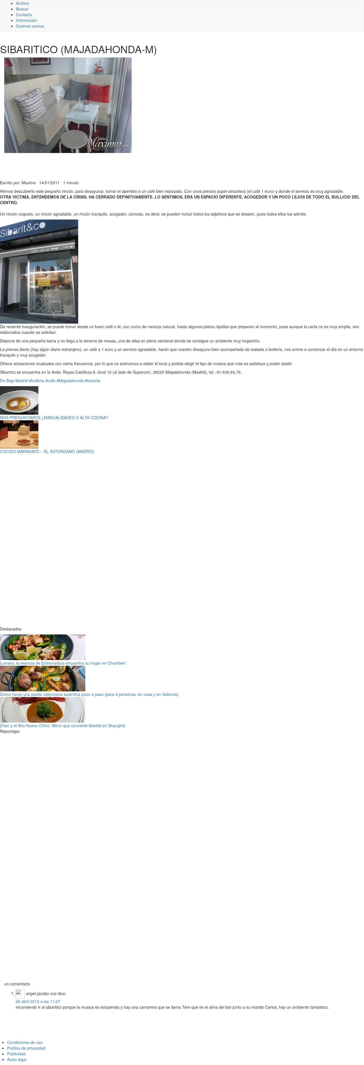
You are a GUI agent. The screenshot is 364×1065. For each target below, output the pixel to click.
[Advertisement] (139, 166)
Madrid (21, 380)
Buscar (22, 9)
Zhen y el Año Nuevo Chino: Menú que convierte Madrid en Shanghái (62, 725)
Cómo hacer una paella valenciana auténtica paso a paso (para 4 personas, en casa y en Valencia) (89, 694)
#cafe (50, 380)
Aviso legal (16, 1059)
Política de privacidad (26, 1048)
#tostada (92, 380)
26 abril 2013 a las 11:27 (38, 1001)
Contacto (24, 14)
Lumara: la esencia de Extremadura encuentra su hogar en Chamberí (63, 663)
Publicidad (16, 1053)
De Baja (7, 380)
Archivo (22, 3)
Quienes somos (30, 26)
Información (26, 20)
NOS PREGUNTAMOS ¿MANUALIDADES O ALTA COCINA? (54, 417)
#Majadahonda (70, 380)
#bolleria (36, 380)
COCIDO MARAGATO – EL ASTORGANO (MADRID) (47, 451)
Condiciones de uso (25, 1042)
